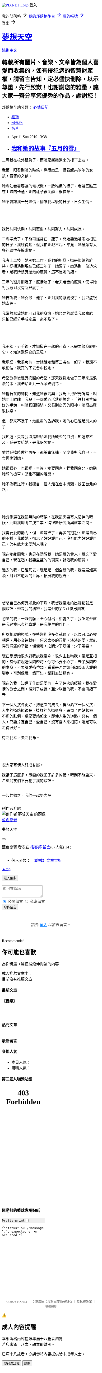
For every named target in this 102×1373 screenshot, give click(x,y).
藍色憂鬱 (9, 820)
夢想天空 (17, 37)
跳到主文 (9, 50)
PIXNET (22, 1301)
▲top (6, 869)
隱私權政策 (84, 1301)
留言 (46, 847)
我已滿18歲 (11, 1363)
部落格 (17, 123)
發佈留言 (10, 907)
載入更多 (10, 878)
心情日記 (40, 107)
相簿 (15, 117)
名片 (15, 128)
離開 (27, 1363)
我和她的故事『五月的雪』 (45, 148)
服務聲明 (51, 1306)
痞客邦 (36, 847)
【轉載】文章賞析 (46, 860)
